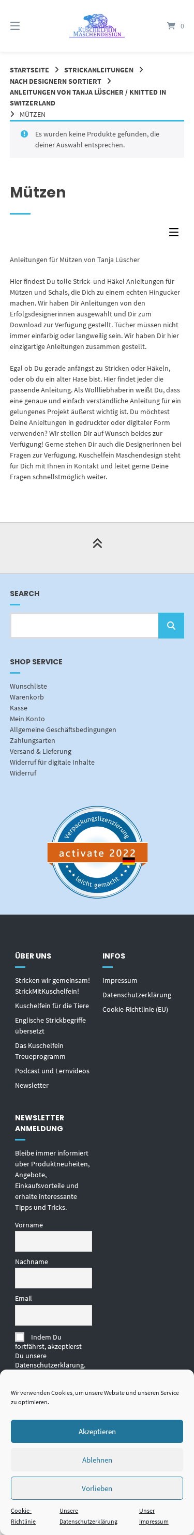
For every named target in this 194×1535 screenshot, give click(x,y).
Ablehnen (97, 1460)
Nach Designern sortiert (55, 81)
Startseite (29, 69)
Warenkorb (27, 697)
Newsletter (32, 1085)
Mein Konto (27, 718)
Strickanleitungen (98, 69)
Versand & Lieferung (40, 751)
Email (23, 1298)
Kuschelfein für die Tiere (52, 1005)
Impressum (120, 980)
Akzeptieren (97, 1431)
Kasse (18, 707)
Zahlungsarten (32, 740)
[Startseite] (97, 26)
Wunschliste (28, 686)
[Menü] (27, 26)
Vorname (29, 1224)
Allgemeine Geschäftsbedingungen (63, 729)
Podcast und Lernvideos (52, 1070)
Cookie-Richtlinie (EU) (135, 1009)
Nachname (31, 1261)
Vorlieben (97, 1488)
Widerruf (23, 773)
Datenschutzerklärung (136, 994)
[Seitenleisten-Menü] (176, 234)
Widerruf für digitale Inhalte (52, 762)
